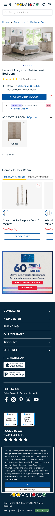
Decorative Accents (14, 177)
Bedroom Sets (37, 22)
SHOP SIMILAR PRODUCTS (24, 97)
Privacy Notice (10, 511)
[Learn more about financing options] (27, 290)
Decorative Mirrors (38, 177)
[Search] (5, 12)
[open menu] (5, 5)
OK (27, 485)
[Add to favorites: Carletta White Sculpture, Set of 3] (38, 185)
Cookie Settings (42, 511)
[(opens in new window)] (6, 399)
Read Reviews (29, 79)
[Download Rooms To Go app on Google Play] (14, 374)
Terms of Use (26, 511)
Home (5, 22)
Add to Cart (22, 236)
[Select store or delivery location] (10, 4)
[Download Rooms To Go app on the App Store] (14, 365)
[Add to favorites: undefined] (50, 96)
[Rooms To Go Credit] (27, 268)
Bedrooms (19, 22)
